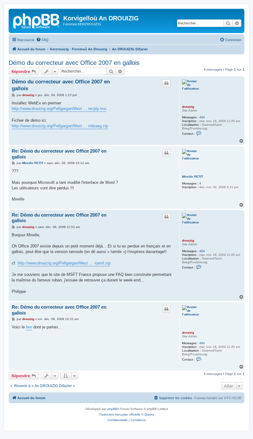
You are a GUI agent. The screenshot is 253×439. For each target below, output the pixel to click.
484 (202, 117)
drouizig (188, 106)
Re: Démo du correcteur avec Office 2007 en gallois (59, 153)
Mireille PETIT (192, 176)
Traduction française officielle (119, 414)
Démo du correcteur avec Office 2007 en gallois (74, 62)
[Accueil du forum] (36, 20)
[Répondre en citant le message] (166, 83)
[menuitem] (42, 40)
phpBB (112, 409)
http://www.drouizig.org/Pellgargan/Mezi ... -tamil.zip (64, 263)
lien (29, 327)
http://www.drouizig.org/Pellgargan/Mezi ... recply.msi (59, 108)
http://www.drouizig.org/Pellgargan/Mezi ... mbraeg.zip (60, 126)
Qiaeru (149, 414)
